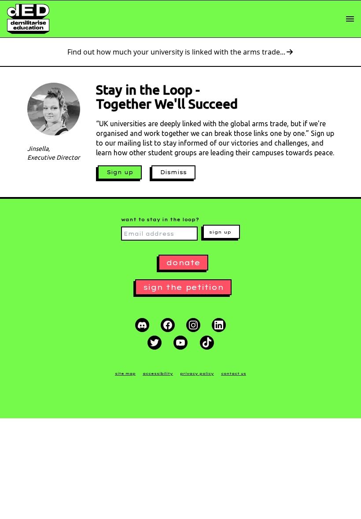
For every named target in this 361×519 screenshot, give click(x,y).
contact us (233, 373)
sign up (220, 232)
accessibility (158, 373)
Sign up (120, 172)
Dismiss (173, 172)
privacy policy (197, 373)
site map (125, 373)
